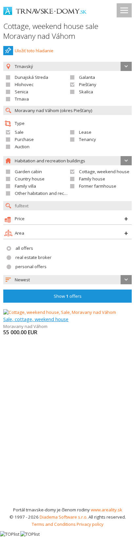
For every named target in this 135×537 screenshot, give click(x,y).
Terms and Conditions (54, 524)
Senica (21, 92)
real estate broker (33, 257)
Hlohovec (24, 84)
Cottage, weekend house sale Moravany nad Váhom (50, 31)
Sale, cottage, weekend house (35, 319)
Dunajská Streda (31, 77)
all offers (24, 248)
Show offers (68, 296)
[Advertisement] (67, 435)
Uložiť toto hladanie (34, 51)
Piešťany (87, 84)
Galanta (87, 77)
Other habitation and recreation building (55, 193)
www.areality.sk (106, 510)
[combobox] (67, 279)
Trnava (22, 99)
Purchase (24, 139)
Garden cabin (28, 172)
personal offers (31, 266)
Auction (22, 147)
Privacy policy (90, 524)
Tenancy (87, 139)
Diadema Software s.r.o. (63, 517)
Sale (19, 132)
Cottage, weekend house (104, 172)
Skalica (86, 92)
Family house (92, 179)
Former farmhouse (97, 186)
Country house (30, 179)
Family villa (25, 186)
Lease (85, 132)
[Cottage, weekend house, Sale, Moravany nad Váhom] (59, 312)
